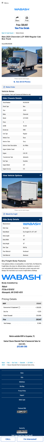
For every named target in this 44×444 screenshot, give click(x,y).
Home (22, 373)
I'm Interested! (30, 439)
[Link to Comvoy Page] (22, 412)
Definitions (22, 382)
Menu (6, 3)
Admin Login (22, 400)
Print (27, 20)
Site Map (22, 386)
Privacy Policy (22, 391)
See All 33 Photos (23, 81)
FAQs (22, 377)
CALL (8, 439)
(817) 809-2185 (22, 346)
